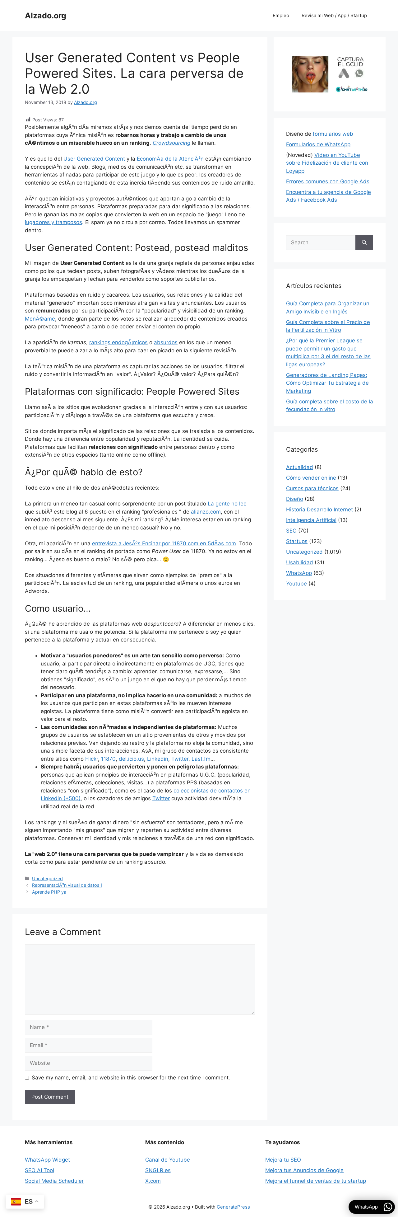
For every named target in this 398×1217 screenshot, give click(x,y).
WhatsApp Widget (47, 1160)
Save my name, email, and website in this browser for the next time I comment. (131, 1077)
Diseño (294, 499)
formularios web (333, 134)
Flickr (91, 759)
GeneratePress (233, 1207)
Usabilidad (299, 562)
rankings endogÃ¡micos (118, 342)
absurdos (166, 342)
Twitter (179, 759)
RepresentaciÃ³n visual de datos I (67, 885)
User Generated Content (94, 159)
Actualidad (299, 467)
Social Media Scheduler (54, 1181)
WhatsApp (299, 573)
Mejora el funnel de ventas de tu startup (315, 1181)
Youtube (296, 583)
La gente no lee (227, 503)
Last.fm (201, 759)
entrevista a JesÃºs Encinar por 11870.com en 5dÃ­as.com (164, 543)
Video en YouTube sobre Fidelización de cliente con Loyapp (327, 163)
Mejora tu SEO (283, 1160)
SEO (291, 531)
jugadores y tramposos (53, 222)
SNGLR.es (158, 1170)
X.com (153, 1181)
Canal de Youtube (167, 1160)
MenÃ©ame (40, 319)
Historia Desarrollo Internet (319, 509)
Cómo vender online (311, 478)
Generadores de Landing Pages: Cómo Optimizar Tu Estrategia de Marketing (327, 383)
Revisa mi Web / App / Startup (334, 15)
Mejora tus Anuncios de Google (304, 1170)
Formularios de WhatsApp (318, 144)
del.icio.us (131, 759)
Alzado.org (45, 15)
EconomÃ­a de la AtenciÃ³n (170, 159)
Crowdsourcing (171, 143)
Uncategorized (47, 878)
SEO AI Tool (39, 1170)
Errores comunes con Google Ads (327, 181)
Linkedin (157, 759)
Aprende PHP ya (49, 892)
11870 (108, 759)
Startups (297, 541)
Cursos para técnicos (312, 488)
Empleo (281, 15)
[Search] (364, 242)
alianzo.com (206, 512)
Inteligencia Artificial (311, 520)
